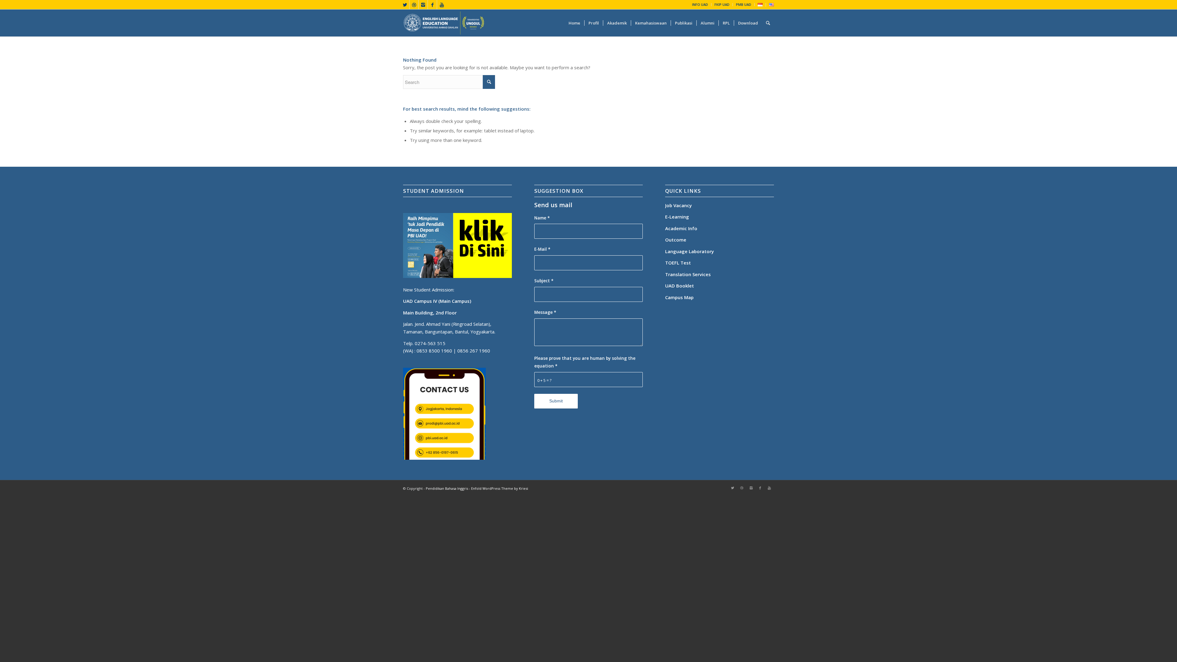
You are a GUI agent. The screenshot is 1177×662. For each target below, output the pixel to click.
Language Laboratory (689, 251)
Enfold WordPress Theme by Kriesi (499, 488)
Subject (544, 280)
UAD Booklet (679, 286)
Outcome (675, 240)
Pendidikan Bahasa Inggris (447, 488)
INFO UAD (700, 4)
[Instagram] (423, 4)
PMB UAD (743, 4)
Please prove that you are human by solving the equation (584, 362)
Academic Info (681, 228)
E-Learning (677, 217)
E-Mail (542, 249)
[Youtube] (441, 4)
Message (545, 312)
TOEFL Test (678, 263)
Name (542, 218)
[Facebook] (432, 4)
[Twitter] (404, 4)
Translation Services (688, 274)
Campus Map (679, 297)
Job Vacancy (678, 205)
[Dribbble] (413, 4)
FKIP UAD (721, 4)
